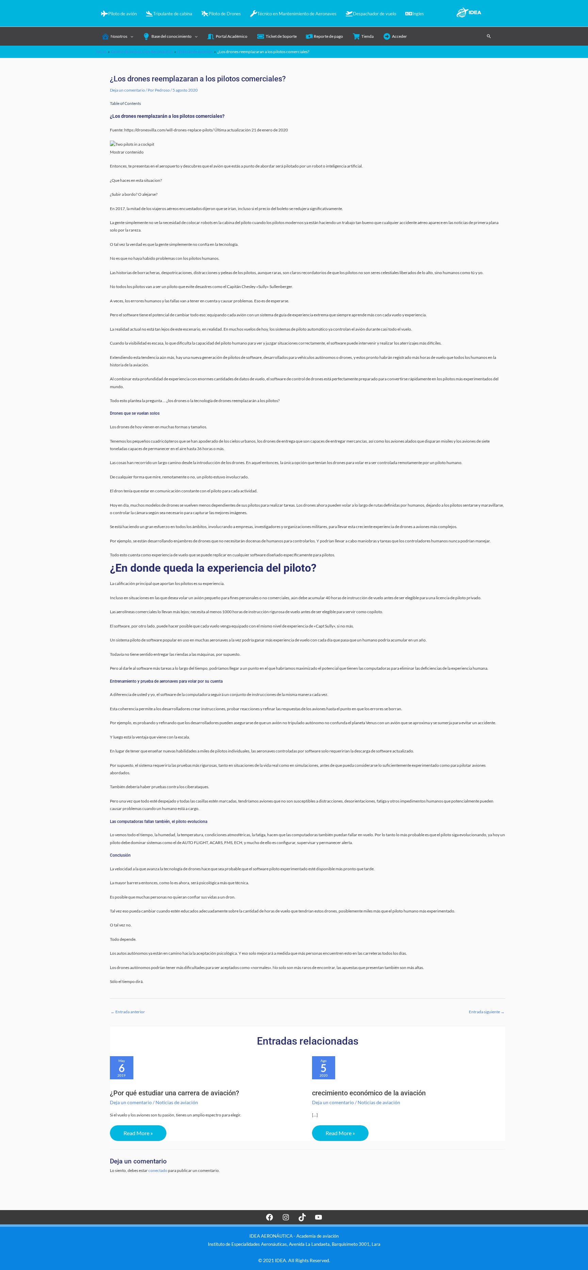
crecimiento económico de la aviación (369, 1093)
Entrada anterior (128, 1011)
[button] (489, 36)
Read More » (138, 1133)
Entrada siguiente (487, 1011)
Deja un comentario (127, 90)
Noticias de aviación (177, 1102)
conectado (157, 1170)
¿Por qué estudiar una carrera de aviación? (174, 1093)
